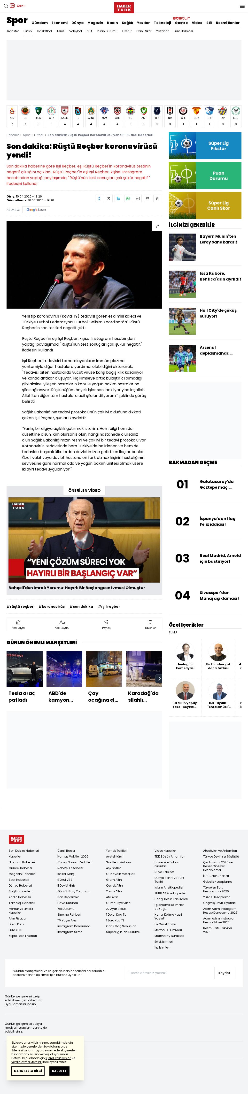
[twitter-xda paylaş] (109, 198)
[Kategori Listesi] (242, 6)
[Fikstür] (205, 145)
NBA (90, 31)
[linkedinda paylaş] (118, 198)
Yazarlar (162, 31)
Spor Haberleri (19, 880)
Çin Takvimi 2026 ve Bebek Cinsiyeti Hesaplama (217, 866)
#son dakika (81, 606)
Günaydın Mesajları (120, 874)
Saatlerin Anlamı (118, 862)
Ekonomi (60, 22)
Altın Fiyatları (18, 918)
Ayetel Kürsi (114, 856)
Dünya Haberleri (20, 885)
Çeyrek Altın (114, 885)
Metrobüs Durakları (168, 930)
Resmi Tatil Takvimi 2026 (217, 930)
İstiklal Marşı (66, 874)
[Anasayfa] (16, 839)
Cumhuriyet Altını (118, 903)
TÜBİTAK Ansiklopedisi (170, 893)
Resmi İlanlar (228, 22)
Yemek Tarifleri (116, 851)
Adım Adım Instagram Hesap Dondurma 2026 (220, 911)
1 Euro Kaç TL (115, 920)
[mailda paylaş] (138, 198)
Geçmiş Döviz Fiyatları (219, 903)
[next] (159, 678)
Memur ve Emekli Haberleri (21, 911)
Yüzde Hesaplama (217, 897)
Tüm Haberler (183, 31)
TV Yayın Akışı (67, 920)
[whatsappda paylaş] (128, 198)
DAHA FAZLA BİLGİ (28, 1071)
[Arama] (6, 6)
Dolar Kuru (16, 924)
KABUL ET (59, 1071)
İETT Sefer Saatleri (216, 876)
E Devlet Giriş (66, 885)
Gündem (39, 22)
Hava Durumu (67, 903)
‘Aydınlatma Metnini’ (26, 1062)
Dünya (77, 22)
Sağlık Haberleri (20, 891)
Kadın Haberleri (20, 897)
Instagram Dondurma (73, 926)
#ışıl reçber (109, 606)
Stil (209, 22)
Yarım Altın (114, 891)
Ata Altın (112, 897)
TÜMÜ (173, 632)
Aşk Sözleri (113, 868)
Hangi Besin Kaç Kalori (171, 899)
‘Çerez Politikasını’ (58, 1058)
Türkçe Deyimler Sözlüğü (221, 856)
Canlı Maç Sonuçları (121, 926)
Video (197, 22)
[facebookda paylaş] (99, 198)
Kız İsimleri (162, 947)
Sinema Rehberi (69, 914)
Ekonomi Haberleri (22, 862)
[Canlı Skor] (205, 205)
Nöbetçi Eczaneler (70, 868)
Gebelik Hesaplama (217, 882)
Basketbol (44, 31)
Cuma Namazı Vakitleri (74, 862)
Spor (17, 20)
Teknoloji (162, 22)
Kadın (112, 22)
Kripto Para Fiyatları (23, 936)
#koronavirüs (52, 606)
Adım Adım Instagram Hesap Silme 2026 (220, 920)
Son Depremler (68, 897)
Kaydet (224, 973)
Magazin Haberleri (22, 874)
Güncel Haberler (20, 868)
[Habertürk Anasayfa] (124, 7)
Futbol (27, 31)
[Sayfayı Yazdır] (147, 198)
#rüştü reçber (20, 606)
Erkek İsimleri (164, 942)
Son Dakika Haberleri (24, 851)
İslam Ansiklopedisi (169, 887)
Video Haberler (165, 851)
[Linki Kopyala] (157, 198)
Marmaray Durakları (169, 936)
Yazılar (143, 22)
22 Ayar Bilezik (116, 909)
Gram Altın (114, 880)
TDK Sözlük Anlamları (170, 856)
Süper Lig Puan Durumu (123, 932)
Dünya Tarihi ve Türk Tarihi (169, 880)
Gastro (181, 22)
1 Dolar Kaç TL (116, 914)
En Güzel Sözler (165, 924)
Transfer (13, 31)
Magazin (95, 22)
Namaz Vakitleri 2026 (72, 856)
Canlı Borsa (66, 851)
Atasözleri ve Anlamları (220, 851)
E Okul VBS (64, 880)
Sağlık (127, 22)
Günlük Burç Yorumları (73, 891)
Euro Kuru (15, 930)
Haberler (13, 135)
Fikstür (127, 31)
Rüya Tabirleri (165, 872)
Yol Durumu (65, 909)
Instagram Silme (69, 932)
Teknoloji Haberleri (22, 903)
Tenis (60, 31)
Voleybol (75, 31)
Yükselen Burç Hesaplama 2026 (216, 889)
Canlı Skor (143, 31)
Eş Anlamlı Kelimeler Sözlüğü (169, 907)
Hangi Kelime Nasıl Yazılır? (168, 916)
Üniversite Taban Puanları (167, 864)
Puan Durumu (107, 31)
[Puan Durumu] (205, 175)
